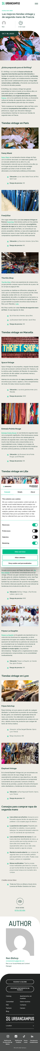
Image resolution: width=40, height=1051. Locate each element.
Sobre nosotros (25, 1001)
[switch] (35, 531)
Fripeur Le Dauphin (7, 635)
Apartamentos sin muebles (26, 997)
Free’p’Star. (10, 222)
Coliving (8, 996)
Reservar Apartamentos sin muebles (20, 989)
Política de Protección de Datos (7, 1042)
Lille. (17, 304)
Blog (7, 1011)
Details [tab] (20, 492)
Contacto (23, 1005)
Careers (22, 1008)
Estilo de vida (20, 910)
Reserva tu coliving (20, 982)
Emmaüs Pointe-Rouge (9, 433)
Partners (9, 1008)
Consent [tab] (7, 492)
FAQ (7, 1005)
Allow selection (20, 557)
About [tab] (33, 492)
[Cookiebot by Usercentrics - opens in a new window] (29, 486)
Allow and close (20, 552)
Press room (25, 1041)
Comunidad (9, 1001)
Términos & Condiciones (34, 1041)
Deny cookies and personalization (20, 563)
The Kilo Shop (6, 282)
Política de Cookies (18, 1041)
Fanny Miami (5, 157)
